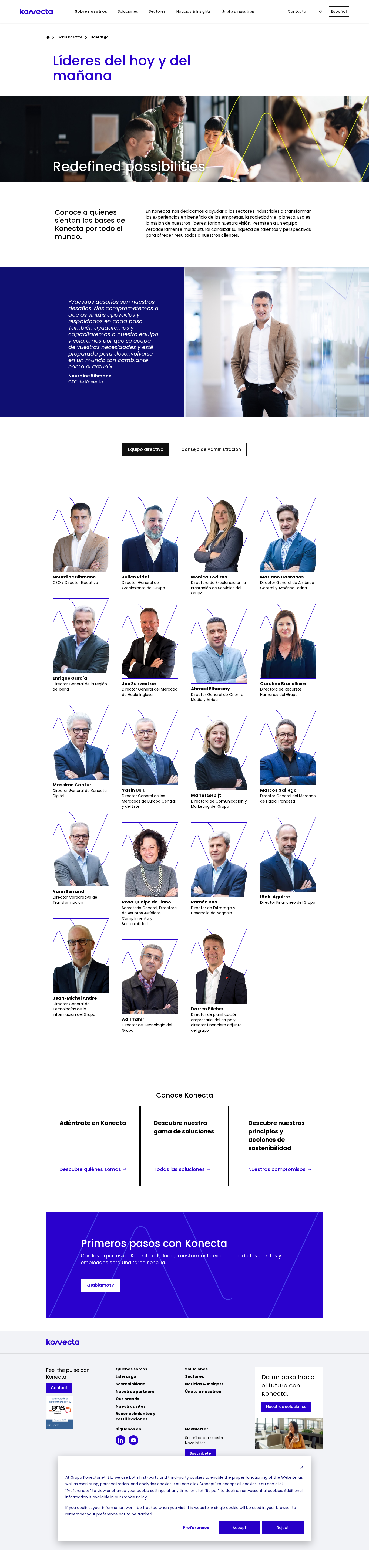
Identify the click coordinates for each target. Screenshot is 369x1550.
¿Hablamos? (100, 1285)
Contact (59, 1387)
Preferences (196, 1527)
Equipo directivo (145, 449)
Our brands (127, 1399)
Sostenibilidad (130, 1384)
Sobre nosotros (91, 11)
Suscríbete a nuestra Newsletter (204, 1440)
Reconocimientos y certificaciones (135, 1416)
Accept (239, 1527)
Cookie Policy (134, 1497)
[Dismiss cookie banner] (302, 1467)
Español (339, 11)
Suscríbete (200, 1453)
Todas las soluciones (179, 1169)
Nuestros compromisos (277, 1169)
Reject (283, 1527)
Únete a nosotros (238, 11)
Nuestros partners (135, 1391)
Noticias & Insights (193, 11)
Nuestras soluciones (286, 1406)
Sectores (157, 11)
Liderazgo (126, 1376)
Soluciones (128, 11)
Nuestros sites (131, 1406)
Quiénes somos (131, 1369)
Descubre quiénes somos (90, 1169)
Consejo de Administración (211, 449)
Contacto (297, 11)
